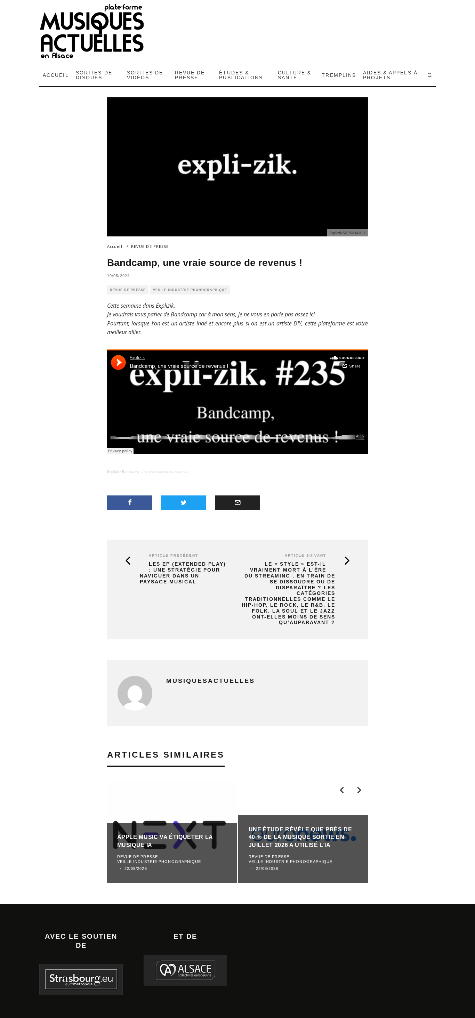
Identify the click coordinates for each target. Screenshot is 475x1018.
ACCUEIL (56, 75)
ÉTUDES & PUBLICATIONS (241, 75)
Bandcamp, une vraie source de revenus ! (156, 472)
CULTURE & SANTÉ (295, 75)
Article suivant (305, 555)
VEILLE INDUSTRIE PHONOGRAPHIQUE (190, 290)
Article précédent (173, 555)
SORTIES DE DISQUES (94, 75)
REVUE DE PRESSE (190, 75)
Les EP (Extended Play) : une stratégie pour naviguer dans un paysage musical (183, 572)
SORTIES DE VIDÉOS (145, 75)
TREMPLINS (339, 75)
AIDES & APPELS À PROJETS (390, 75)
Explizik (113, 472)
